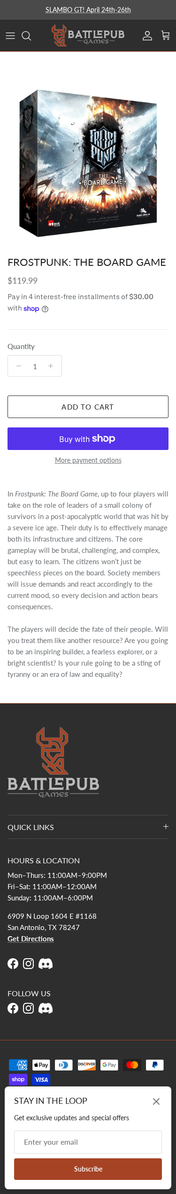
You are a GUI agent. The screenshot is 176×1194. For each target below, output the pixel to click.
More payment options (88, 460)
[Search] (31, 35)
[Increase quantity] (53, 366)
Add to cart (87, 407)
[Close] (156, 1101)
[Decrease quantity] (16, 366)
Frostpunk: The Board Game (87, 262)
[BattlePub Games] (88, 35)
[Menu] (10, 35)
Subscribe (88, 1169)
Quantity (21, 346)
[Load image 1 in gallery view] (88, 163)
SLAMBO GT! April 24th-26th (88, 10)
